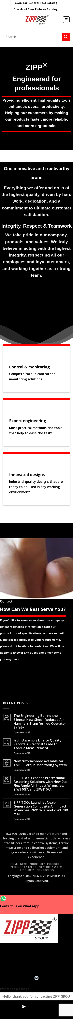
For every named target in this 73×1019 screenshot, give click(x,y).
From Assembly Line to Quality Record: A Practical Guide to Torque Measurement (37, 744)
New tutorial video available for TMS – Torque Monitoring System (40, 763)
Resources (27, 870)
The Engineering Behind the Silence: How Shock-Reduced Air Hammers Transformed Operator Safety (40, 721)
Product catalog (23, 867)
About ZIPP (37, 864)
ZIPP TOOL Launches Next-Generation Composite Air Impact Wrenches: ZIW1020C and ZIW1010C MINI (41, 808)
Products (54, 864)
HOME (14, 864)
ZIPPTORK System (50, 867)
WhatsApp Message (14, 989)
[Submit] (66, 37)
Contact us (45, 870)
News (24, 864)
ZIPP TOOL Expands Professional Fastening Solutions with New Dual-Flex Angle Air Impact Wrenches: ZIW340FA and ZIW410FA (42, 784)
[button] (66, 19)
